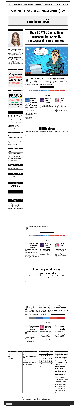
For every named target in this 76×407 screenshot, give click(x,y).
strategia (56, 384)
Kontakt (9, 356)
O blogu (9, 354)
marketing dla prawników (59, 369)
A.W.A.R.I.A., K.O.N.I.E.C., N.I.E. (63, 100)
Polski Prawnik (58, 374)
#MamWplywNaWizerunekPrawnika (63, 354)
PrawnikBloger (63, 374)
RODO (60, 381)
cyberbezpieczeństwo (58, 358)
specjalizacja (62, 382)
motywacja (64, 371)
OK (9, 404)
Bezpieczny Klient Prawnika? (48, 100)
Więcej (39, 402)
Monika (66, 43)
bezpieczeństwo (66, 355)
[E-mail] (65, 4)
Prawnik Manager (58, 377)
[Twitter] (59, 4)
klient (65, 360)
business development (58, 357)
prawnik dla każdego (57, 376)
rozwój (62, 381)
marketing (63, 366)
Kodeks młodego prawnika (62, 327)
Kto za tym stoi (10, 358)
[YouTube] (63, 4)
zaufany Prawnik (61, 392)
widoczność (63, 388)
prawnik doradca (61, 376)
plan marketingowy (64, 372)
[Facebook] (57, 4)
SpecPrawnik (65, 382)
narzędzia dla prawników (58, 372)
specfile (58, 382)
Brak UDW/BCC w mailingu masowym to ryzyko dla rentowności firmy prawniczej (46, 36)
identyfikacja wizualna (60, 360)
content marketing (64, 357)
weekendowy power (63, 386)
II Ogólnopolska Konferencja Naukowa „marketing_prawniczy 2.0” (32, 247)
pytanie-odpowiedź (62, 379)
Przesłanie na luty (11, 151)
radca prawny (66, 379)
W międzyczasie (10, 139)
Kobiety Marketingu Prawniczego (61, 363)
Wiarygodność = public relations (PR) (14, 142)
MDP (8, 135)
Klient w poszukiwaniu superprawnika (47, 271)
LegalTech (59, 366)
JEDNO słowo (47, 128)
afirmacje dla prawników (59, 356)
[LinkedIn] (61, 4)
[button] (22, 168)
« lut (40, 366)
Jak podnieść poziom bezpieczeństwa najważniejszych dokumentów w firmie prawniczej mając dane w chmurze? (32, 104)
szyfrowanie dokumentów (62, 384)
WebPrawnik (57, 386)
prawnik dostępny (66, 376)
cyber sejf (63, 358)
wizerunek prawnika (60, 390)
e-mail (66, 358)
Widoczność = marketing (12, 144)
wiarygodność (58, 388)
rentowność (57, 381)
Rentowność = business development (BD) (51, 43)
